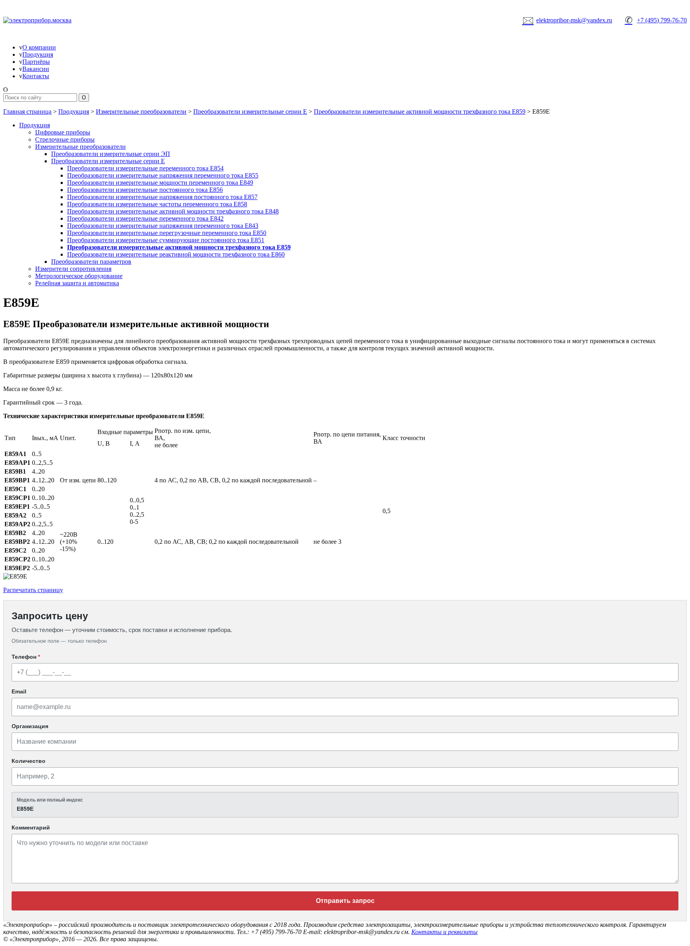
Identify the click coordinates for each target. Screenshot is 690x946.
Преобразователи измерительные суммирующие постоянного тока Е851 (165, 240)
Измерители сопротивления (73, 268)
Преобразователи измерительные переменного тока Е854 (145, 168)
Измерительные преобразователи (141, 111)
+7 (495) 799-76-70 (656, 20)
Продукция (37, 54)
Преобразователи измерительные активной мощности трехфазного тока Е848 (173, 211)
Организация (30, 726)
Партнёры (36, 61)
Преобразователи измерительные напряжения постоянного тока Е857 (162, 197)
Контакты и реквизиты (444, 931)
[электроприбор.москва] (67, 20)
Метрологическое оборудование (79, 276)
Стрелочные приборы (65, 139)
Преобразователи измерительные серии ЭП (110, 153)
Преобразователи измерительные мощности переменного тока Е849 (160, 182)
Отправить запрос (345, 900)
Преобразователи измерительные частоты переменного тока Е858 (157, 204)
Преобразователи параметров (91, 261)
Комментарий (31, 827)
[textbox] (345, 805)
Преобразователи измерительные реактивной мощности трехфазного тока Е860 (176, 254)
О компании (39, 47)
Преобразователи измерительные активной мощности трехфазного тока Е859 (419, 111)
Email (19, 691)
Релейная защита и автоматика (77, 283)
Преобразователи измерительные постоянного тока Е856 (145, 189)
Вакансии (35, 68)
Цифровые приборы (62, 132)
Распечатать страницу (33, 590)
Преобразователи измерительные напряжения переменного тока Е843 (162, 225)
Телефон (26, 657)
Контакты (35, 76)
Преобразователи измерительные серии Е (250, 111)
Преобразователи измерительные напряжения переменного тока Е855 (162, 175)
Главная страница (27, 111)
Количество (29, 761)
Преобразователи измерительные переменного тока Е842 (145, 218)
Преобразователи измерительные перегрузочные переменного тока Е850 (166, 232)
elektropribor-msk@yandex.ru (567, 20)
